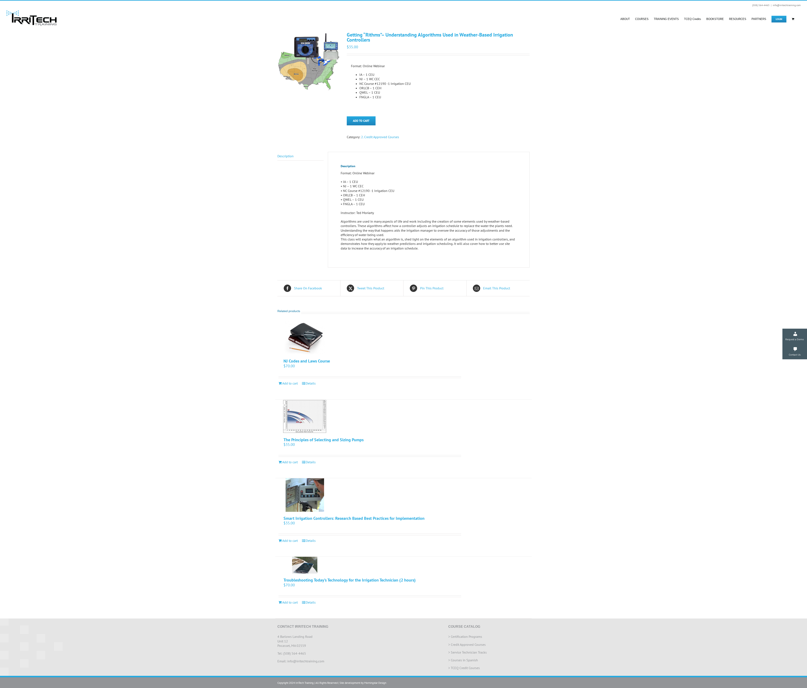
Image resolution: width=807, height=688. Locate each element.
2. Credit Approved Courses (380, 137)
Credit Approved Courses (468, 644)
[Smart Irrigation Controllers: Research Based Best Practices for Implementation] (304, 495)
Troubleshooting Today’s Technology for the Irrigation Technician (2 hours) (350, 580)
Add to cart (361, 121)
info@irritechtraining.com (787, 5)
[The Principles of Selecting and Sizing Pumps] (304, 416)
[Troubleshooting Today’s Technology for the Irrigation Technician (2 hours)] (304, 565)
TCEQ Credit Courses (465, 668)
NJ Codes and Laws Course (307, 361)
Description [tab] (285, 156)
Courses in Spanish (464, 660)
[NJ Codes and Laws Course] (304, 338)
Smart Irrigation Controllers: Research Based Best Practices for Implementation (354, 518)
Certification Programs (466, 636)
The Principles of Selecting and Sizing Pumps (324, 439)
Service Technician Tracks (469, 652)
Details (311, 383)
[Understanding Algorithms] (308, 61)
